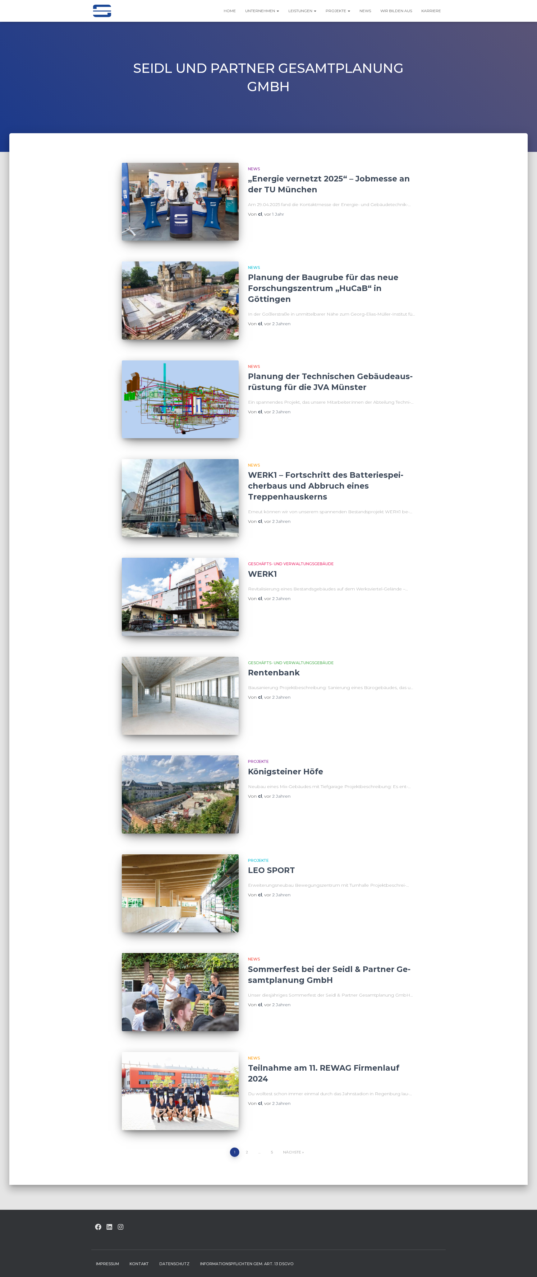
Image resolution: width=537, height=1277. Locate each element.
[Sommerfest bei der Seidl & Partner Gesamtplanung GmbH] (180, 992)
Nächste (292, 1152)
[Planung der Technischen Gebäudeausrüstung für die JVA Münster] (180, 399)
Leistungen (300, 10)
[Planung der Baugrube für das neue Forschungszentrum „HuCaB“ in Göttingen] (180, 300)
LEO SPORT (271, 870)
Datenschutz (174, 1263)
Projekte (336, 10)
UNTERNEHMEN (260, 10)
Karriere (431, 10)
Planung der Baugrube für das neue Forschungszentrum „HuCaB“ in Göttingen (323, 288)
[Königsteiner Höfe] (180, 794)
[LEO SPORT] (180, 893)
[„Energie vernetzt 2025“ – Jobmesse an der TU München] (180, 202)
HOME (230, 10)
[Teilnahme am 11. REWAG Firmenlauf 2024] (180, 1091)
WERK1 (262, 574)
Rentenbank (274, 672)
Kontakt (139, 1263)
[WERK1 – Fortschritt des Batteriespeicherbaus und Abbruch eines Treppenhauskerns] (180, 498)
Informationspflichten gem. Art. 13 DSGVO (247, 1263)
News (365, 10)
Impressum (107, 1263)
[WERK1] (180, 597)
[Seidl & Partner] (102, 11)
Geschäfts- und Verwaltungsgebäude (291, 563)
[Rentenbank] (180, 696)
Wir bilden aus (396, 10)
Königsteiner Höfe (285, 771)
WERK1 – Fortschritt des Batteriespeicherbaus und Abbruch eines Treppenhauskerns (325, 485)
